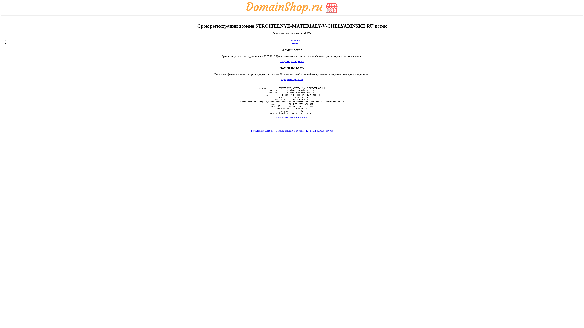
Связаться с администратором (292, 117)
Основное (295, 40)
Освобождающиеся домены (290, 130)
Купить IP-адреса (315, 130)
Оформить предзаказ (292, 79)
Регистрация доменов (262, 130)
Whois (295, 43)
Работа (329, 130)
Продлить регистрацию (292, 61)
